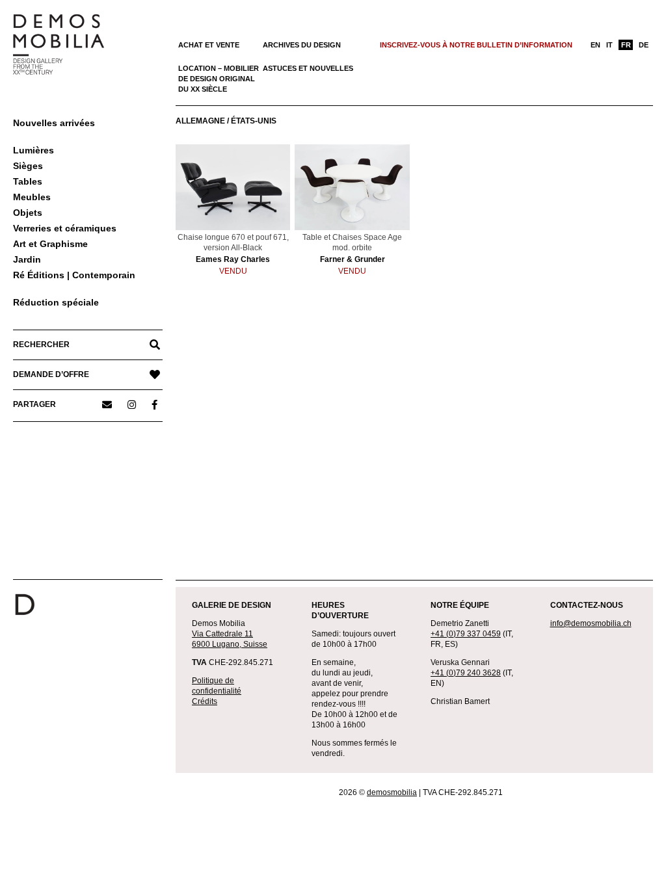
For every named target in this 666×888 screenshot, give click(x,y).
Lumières (33, 150)
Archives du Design (302, 45)
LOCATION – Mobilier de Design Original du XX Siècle (218, 78)
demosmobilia (392, 792)
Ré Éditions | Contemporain (74, 275)
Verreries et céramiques (64, 228)
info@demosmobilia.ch (591, 623)
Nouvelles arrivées (54, 123)
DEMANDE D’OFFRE (51, 374)
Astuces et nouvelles (308, 68)
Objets (27, 212)
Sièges (28, 166)
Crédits (204, 701)
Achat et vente (208, 45)
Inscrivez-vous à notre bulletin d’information (476, 45)
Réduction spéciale (56, 302)
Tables (27, 181)
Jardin (27, 259)
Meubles (32, 197)
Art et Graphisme (50, 244)
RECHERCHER (41, 344)
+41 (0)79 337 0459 (466, 633)
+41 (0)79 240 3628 (466, 672)
